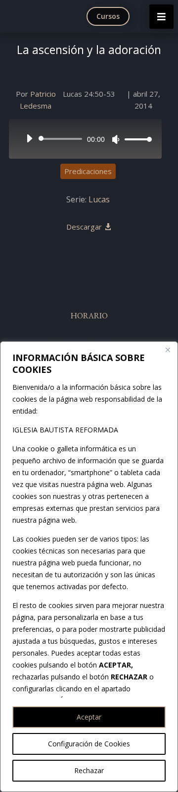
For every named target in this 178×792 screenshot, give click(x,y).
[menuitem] (110, 16)
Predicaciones (88, 171)
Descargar (84, 227)
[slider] (135, 139)
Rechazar (89, 770)
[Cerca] (168, 350)
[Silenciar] (115, 139)
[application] (85, 139)
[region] (89, 566)
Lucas (99, 199)
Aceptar (89, 717)
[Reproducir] (29, 138)
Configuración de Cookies (89, 743)
